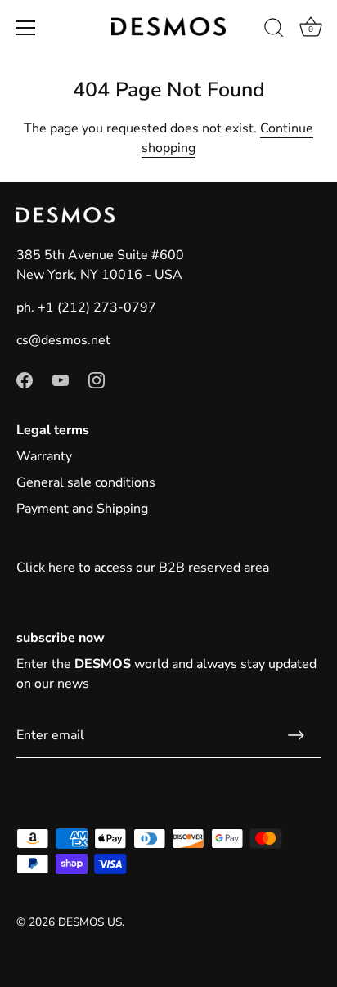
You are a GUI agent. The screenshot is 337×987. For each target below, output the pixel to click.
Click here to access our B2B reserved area (142, 567)
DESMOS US (90, 922)
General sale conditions (85, 482)
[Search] (274, 30)
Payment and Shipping (82, 509)
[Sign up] (296, 735)
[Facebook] (24, 379)
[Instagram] (96, 379)
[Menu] (26, 28)
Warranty (44, 456)
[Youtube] (60, 379)
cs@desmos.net (63, 340)
